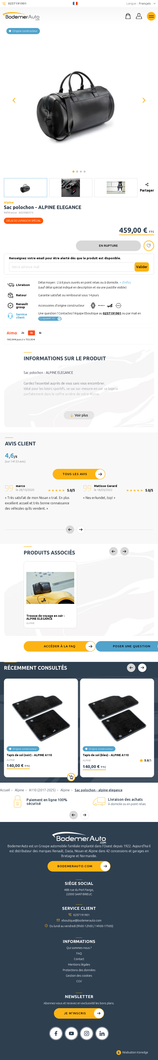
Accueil (5, 790)
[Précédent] (14, 100)
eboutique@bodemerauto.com (81, 920)
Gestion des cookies (79, 975)
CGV (79, 981)
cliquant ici (47, 318)
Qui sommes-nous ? (79, 948)
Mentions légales (79, 964)
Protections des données (79, 970)
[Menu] (151, 16)
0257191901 (112, 313)
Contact (79, 959)
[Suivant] (144, 100)
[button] (79, 100)
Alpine (19, 790)
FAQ (79, 953)
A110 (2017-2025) (42, 790)
